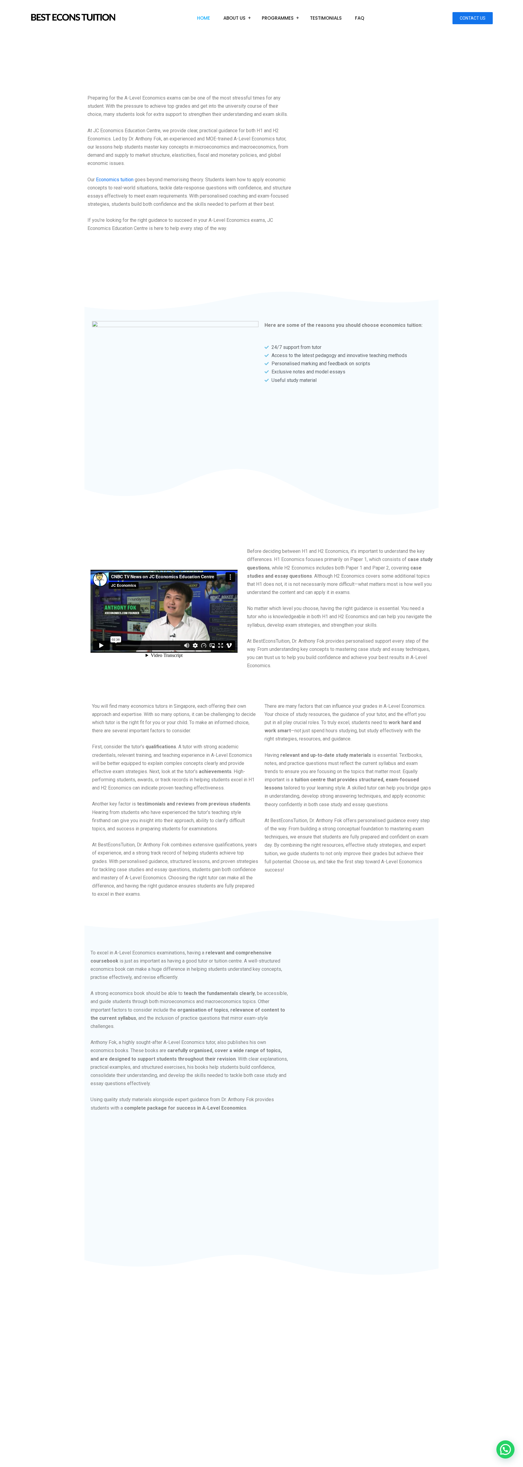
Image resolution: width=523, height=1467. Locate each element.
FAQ (359, 18)
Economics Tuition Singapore (230, 1451)
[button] (505, 1449)
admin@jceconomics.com (125, 1381)
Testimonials (326, 18)
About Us (234, 18)
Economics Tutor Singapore (294, 1451)
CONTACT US (472, 18)
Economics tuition (114, 179)
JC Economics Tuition (219, 1440)
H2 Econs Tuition (408, 1440)
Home (203, 18)
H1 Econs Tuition (369, 1440)
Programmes (278, 18)
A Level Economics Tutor (321, 1440)
